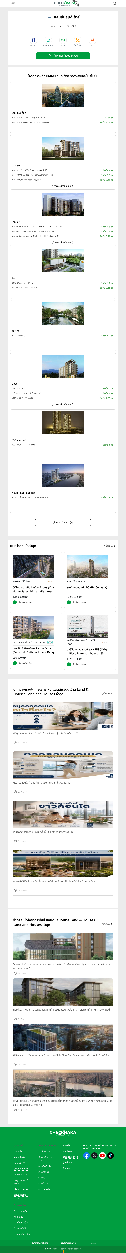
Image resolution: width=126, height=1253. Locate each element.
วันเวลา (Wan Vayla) (19, 335)
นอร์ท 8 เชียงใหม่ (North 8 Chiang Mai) (26, 393)
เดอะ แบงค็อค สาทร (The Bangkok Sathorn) (28, 117)
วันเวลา (15, 331)
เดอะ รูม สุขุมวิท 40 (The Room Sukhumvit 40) (29, 170)
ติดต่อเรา (67, 1168)
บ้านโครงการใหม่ (21, 1211)
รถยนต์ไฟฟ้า (19, 1157)
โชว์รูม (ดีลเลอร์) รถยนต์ (21, 1182)
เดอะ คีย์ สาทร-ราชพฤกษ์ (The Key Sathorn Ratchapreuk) (34, 231)
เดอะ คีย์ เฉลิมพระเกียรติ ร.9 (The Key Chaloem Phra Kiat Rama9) (37, 226)
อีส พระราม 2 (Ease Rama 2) (22, 283)
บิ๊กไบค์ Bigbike (21, 1168)
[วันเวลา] (63, 313)
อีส (13, 278)
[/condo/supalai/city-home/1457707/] (33, 566)
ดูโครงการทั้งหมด (60, 522)
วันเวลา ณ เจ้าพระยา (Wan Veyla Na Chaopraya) (30, 497)
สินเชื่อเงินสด (44, 1151)
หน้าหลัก (66, 1145)
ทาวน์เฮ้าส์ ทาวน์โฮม (22, 1234)
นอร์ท (15, 384)
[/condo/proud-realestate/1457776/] (87, 566)
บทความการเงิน (21, 1174)
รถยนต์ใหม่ (18, 1151)
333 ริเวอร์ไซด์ (19, 440)
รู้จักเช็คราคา (68, 1162)
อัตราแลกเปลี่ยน (45, 1189)
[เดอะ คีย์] (63, 204)
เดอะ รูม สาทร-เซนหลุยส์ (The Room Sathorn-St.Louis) (32, 175)
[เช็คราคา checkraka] (65, 3)
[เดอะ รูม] (63, 148)
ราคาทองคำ (43, 1172)
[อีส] (63, 261)
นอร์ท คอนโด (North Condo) (22, 398)
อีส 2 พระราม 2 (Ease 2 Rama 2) (24, 287)
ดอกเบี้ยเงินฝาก (45, 1166)
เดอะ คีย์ (16, 222)
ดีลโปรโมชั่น (68, 1151)
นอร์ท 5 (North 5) (18, 388)
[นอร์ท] (63, 366)
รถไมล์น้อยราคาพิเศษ (21, 1196)
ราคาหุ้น (41, 1177)
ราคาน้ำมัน (43, 1183)
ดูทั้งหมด (108, 546)
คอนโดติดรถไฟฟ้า (22, 1222)
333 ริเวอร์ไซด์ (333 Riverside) (23, 444)
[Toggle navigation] (13, 3)
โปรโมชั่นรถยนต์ (21, 1189)
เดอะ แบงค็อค (19, 113)
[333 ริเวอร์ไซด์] (63, 422)
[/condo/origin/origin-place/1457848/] (87, 626)
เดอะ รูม (16, 166)
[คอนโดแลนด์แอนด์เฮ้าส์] (63, 475)
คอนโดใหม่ (18, 1217)
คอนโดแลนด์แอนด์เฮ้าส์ (23, 493)
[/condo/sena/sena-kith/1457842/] (33, 627)
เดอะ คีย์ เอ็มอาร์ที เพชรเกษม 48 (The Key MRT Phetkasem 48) (35, 236)
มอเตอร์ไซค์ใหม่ (20, 1163)
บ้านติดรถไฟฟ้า (20, 1228)
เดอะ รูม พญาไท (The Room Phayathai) (26, 179)
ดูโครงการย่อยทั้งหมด (61, 186)
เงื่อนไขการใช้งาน (70, 1156)
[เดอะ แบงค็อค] (63, 95)
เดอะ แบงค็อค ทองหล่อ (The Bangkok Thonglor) (30, 122)
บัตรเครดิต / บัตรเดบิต (46, 1159)
